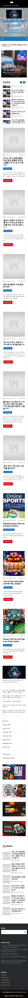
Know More (7, 180)
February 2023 (7, 725)
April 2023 (5, 721)
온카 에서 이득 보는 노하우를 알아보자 (14, 467)
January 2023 (6, 728)
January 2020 (6, 747)
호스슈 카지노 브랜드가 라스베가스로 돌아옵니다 (14, 343)
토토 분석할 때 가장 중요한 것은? (13, 285)
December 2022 (7, 732)
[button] (26, 39)
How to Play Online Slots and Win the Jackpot (14, 582)
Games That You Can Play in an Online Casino (14, 640)
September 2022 (7, 743)
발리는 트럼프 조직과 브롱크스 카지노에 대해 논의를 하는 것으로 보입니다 (14, 223)
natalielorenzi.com (14, 23)
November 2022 (7, 736)
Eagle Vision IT (19, 996)
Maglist (7, 996)
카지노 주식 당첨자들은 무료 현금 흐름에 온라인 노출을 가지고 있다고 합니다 (13, 62)
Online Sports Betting (8, 529)
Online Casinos (8, 51)
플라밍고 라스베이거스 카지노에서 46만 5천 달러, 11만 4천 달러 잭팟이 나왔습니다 (14, 405)
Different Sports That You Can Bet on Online (13, 525)
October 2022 (6, 739)
